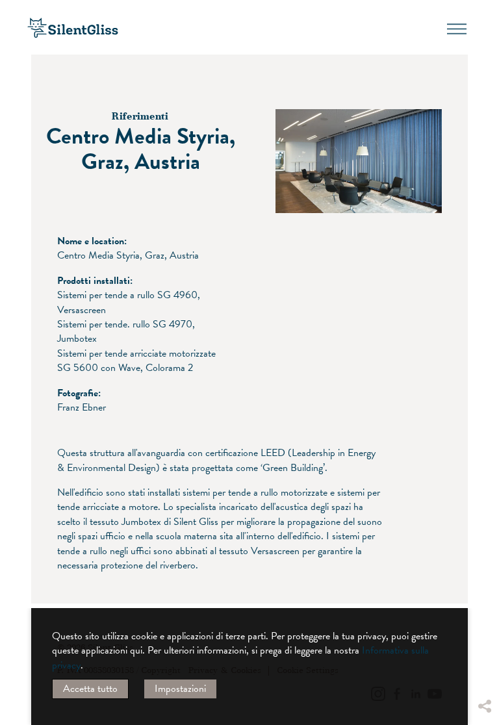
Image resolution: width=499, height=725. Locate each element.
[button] (484, 588)
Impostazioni (180, 688)
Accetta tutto (90, 688)
